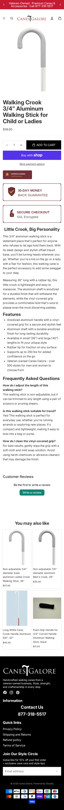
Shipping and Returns (17, 734)
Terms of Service (14, 745)
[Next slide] (60, 5)
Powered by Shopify (43, 783)
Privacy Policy (12, 729)
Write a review (32, 492)
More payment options (32, 164)
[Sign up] (56, 771)
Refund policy (12, 740)
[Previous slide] (4, 5)
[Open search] (12, 18)
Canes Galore (25, 783)
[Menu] (4, 18)
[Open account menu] (52, 18)
